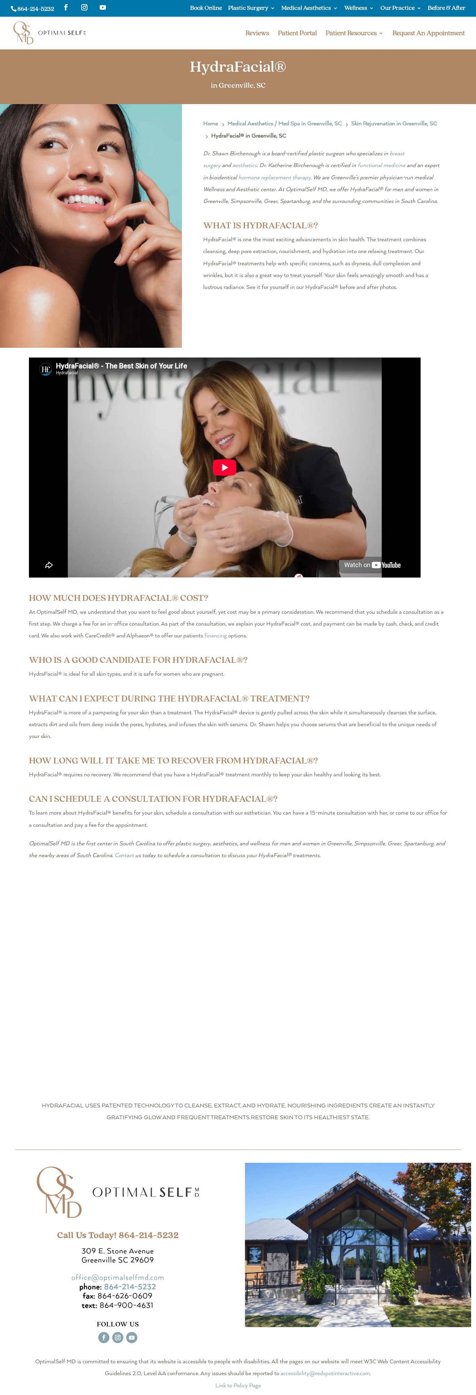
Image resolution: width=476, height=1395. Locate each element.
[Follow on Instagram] (117, 1337)
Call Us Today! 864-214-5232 (118, 1235)
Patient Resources (351, 34)
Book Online (206, 8)
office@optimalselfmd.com (117, 1277)
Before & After (447, 8)
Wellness (355, 8)
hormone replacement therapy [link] (274, 177)
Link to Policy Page (238, 1385)
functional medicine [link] (381, 165)
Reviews (257, 34)
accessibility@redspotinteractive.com (325, 1373)
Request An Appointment (429, 34)
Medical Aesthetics (306, 8)
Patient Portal (297, 34)
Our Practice (398, 8)
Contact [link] (124, 855)
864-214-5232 (35, 9)
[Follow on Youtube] (131, 1337)
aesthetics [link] (244, 165)
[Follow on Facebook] (103, 1337)
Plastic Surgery (248, 8)
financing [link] (216, 636)
